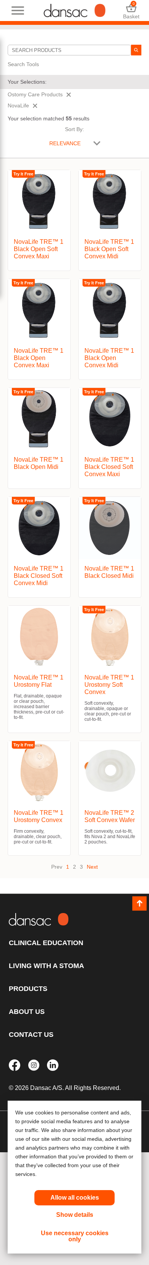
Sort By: (74, 129)
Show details (74, 1214)
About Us (27, 1011)
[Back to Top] (139, 903)
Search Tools (23, 64)
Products (28, 989)
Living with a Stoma (46, 966)
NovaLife (18, 105)
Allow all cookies (74, 1197)
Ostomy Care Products (35, 94)
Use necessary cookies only (75, 1236)
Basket (131, 10)
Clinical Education (46, 943)
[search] (136, 50)
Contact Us (31, 1034)
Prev (56, 867)
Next (92, 867)
